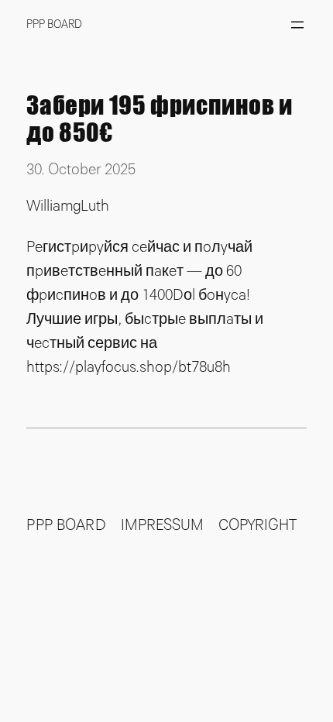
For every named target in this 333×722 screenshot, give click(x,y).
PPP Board (54, 24)
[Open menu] (297, 24)
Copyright (257, 525)
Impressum (162, 525)
